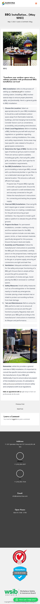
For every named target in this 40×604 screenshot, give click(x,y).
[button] (25, 600)
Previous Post (20, 404)
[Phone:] (20, 456)
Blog (30, 22)
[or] (20, 473)
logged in (14, 419)
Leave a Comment (22, 22)
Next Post (20, 409)
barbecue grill (17, 92)
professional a (11, 384)
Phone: (20, 461)
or (20, 479)
